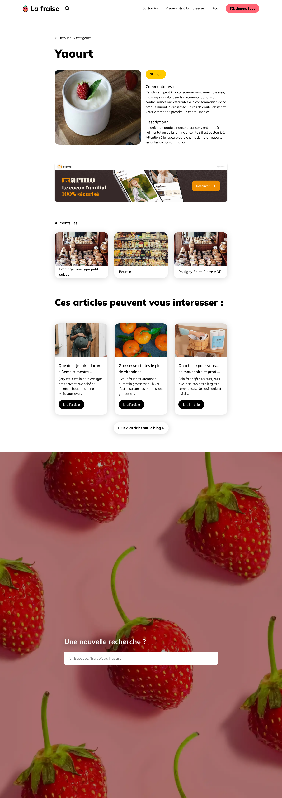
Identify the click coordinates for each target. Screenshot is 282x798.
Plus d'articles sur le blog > (141, 428)
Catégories (150, 8)
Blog (215, 8)
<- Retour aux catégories (73, 38)
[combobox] (141, 652)
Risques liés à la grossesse (185, 8)
